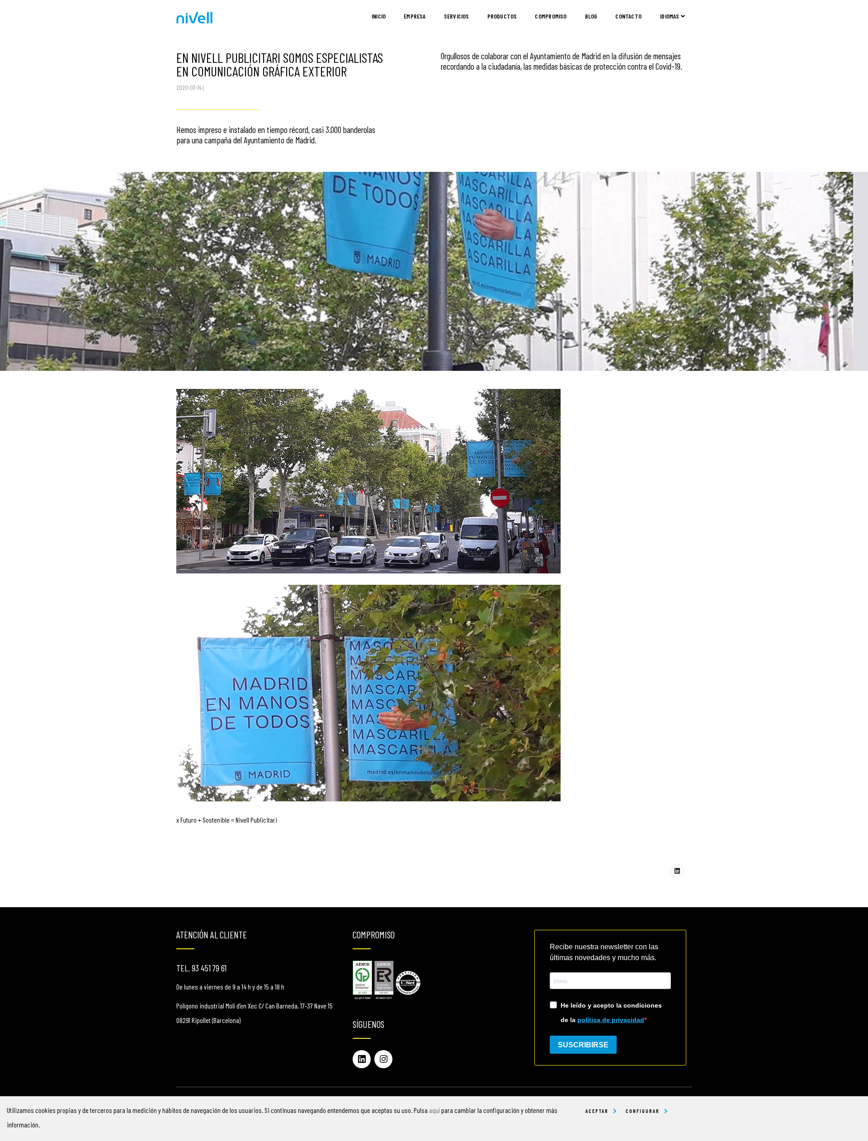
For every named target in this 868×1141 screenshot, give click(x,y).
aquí (434, 1110)
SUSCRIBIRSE (583, 1045)
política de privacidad (610, 1019)
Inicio (379, 16)
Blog (591, 16)
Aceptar (597, 1111)
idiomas (670, 16)
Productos (502, 16)
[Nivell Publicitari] (194, 16)
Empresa (414, 16)
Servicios (456, 16)
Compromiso (550, 16)
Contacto (628, 16)
